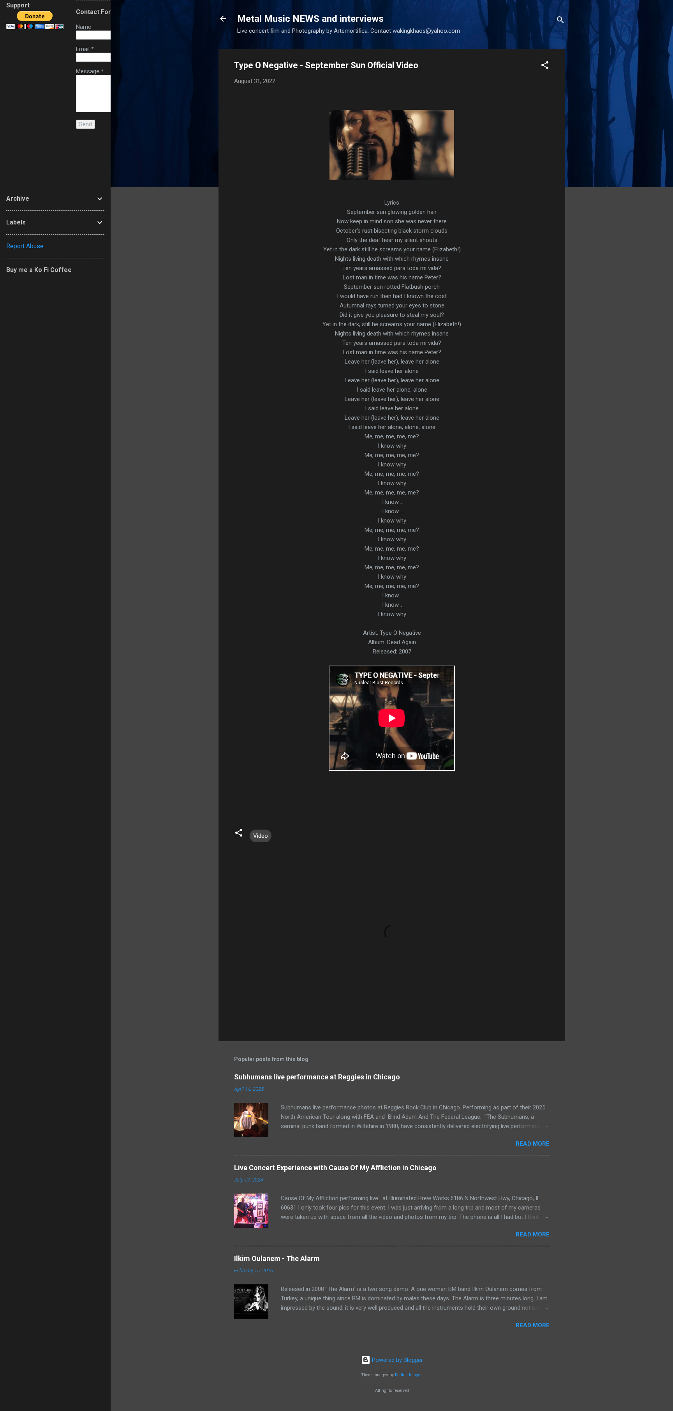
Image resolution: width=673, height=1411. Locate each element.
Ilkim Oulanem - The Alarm (277, 1258)
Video (260, 835)
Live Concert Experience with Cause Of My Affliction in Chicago (335, 1168)
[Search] (560, 21)
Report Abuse (25, 246)
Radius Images (409, 1374)
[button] (545, 66)
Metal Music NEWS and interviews (310, 18)
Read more (533, 1143)
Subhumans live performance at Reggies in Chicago (317, 1077)
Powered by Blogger (396, 1359)
